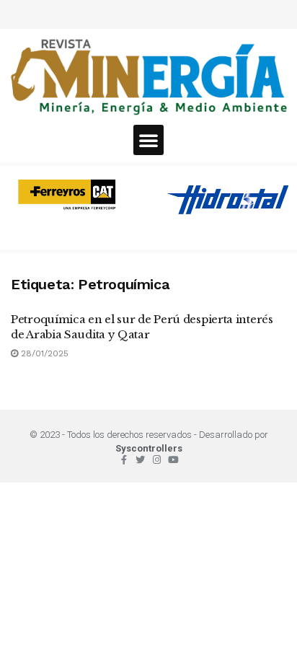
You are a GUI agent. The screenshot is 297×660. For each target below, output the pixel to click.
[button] (148, 140)
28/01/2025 (43, 353)
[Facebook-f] (123, 460)
